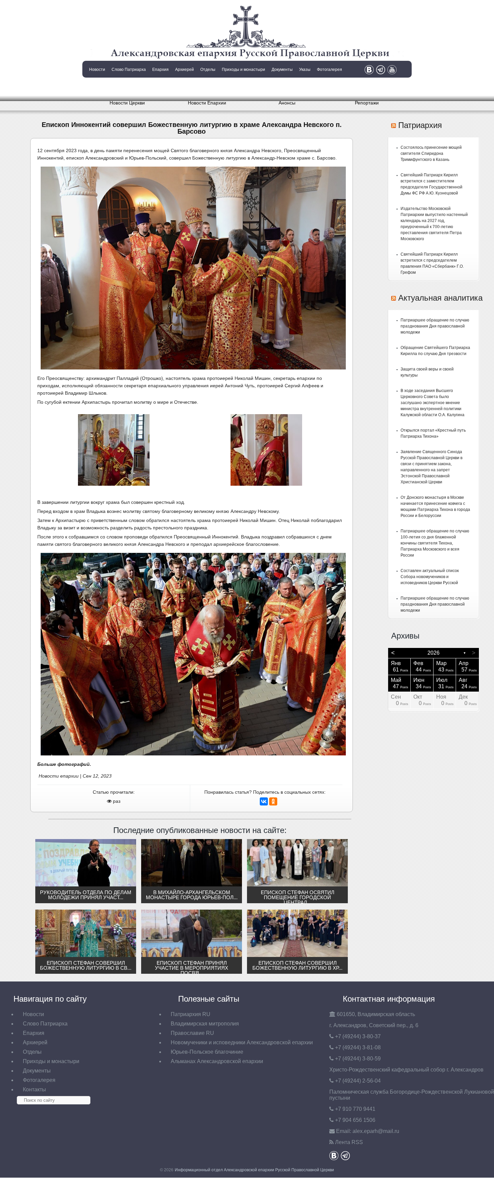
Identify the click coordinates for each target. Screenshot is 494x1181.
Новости (97, 69)
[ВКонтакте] (264, 801)
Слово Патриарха (129, 69)
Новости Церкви (127, 102)
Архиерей (184, 69)
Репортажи (367, 102)
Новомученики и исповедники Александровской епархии (242, 1042)
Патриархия (420, 125)
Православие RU (192, 1033)
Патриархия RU (190, 1014)
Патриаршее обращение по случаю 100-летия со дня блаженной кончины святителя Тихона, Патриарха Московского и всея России (435, 543)
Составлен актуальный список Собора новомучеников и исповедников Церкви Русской (430, 576)
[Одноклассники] (273, 801)
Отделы (207, 69)
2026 (433, 653)
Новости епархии (59, 776)
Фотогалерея (329, 69)
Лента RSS (349, 1142)
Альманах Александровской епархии (217, 1061)
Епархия (160, 69)
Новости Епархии (207, 102)
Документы (282, 69)
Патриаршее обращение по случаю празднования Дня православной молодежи (435, 326)
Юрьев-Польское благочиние (207, 1052)
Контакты (96, 86)
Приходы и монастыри (243, 69)
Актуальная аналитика (440, 297)
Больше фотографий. (64, 764)
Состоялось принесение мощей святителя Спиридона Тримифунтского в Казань (431, 153)
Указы (305, 69)
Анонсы (287, 102)
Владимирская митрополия (205, 1023)
